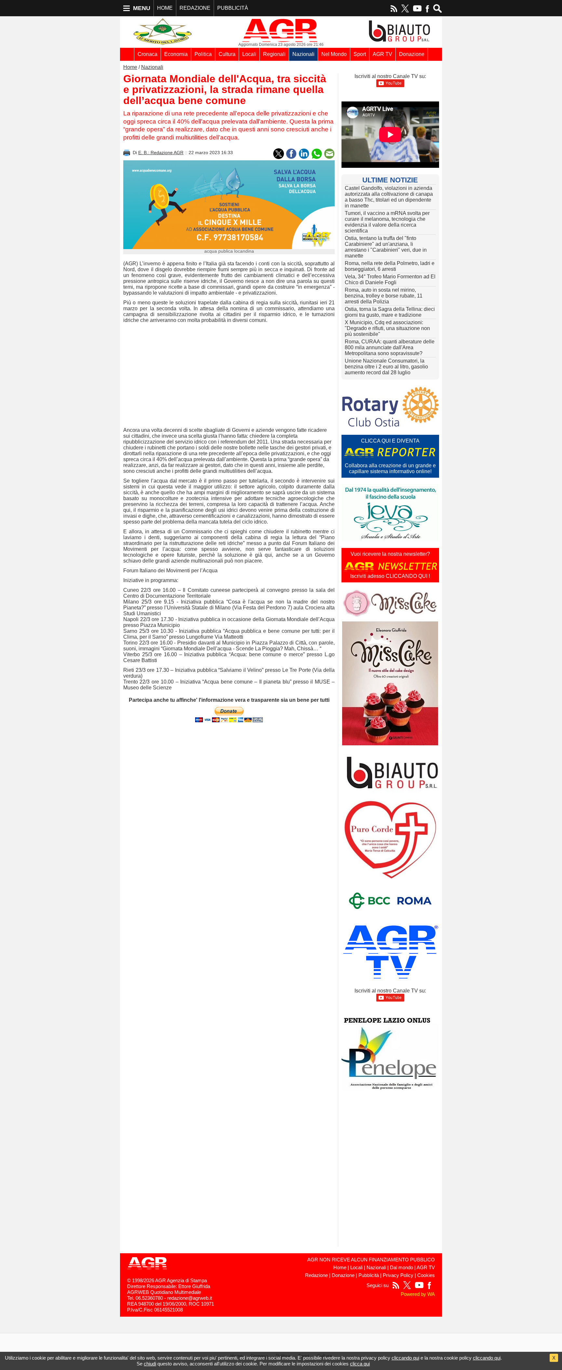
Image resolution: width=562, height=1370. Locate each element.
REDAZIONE (195, 8)
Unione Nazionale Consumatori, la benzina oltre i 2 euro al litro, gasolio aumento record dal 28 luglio (386, 366)
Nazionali (303, 54)
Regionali (274, 54)
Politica (203, 54)
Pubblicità (368, 1275)
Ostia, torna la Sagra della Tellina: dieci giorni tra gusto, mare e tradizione (390, 312)
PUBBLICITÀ (232, 8)
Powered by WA (418, 1294)
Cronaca (147, 54)
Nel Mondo (334, 54)
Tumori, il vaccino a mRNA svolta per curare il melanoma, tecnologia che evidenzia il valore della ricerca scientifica (387, 221)
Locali (249, 54)
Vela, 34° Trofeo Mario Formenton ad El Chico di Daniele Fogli (390, 279)
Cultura (227, 54)
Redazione (316, 1275)
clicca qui (360, 1363)
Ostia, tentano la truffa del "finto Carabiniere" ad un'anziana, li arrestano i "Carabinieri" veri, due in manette (386, 247)
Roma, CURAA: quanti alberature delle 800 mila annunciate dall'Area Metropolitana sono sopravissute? (390, 347)
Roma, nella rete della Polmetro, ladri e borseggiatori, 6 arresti (390, 266)
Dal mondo (401, 1267)
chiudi (150, 1363)
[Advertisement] (229, 375)
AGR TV (382, 54)
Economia (176, 54)
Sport (360, 54)
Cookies (426, 1275)
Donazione (411, 54)
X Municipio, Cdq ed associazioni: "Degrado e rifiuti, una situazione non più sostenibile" (387, 328)
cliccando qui (405, 1358)
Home (130, 67)
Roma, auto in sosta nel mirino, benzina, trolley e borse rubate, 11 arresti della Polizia (383, 295)
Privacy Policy (398, 1275)
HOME (165, 8)
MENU (141, 8)
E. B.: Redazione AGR (160, 152)
